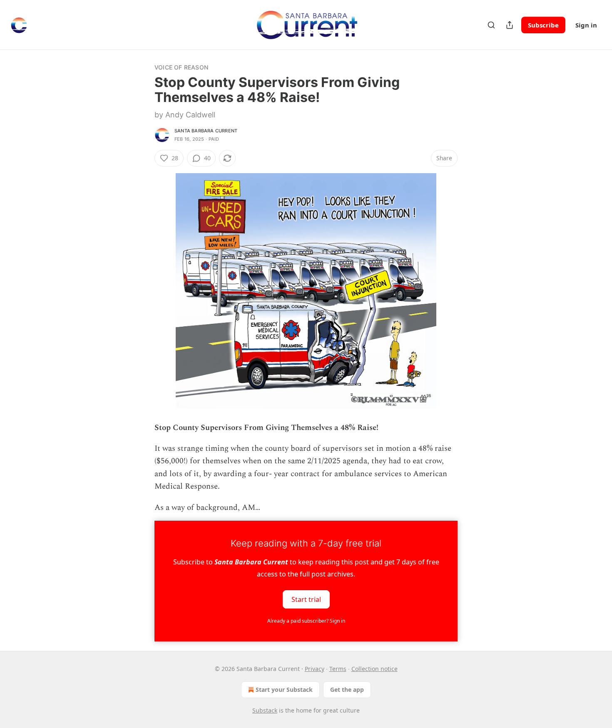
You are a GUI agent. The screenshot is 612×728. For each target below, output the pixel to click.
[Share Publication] (509, 25)
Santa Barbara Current (205, 131)
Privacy (314, 669)
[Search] (491, 25)
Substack (264, 710)
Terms (337, 669)
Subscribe (543, 25)
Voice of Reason (181, 67)
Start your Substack (284, 689)
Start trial (306, 599)
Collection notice (374, 669)
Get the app (347, 689)
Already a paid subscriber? (306, 620)
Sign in (586, 25)
